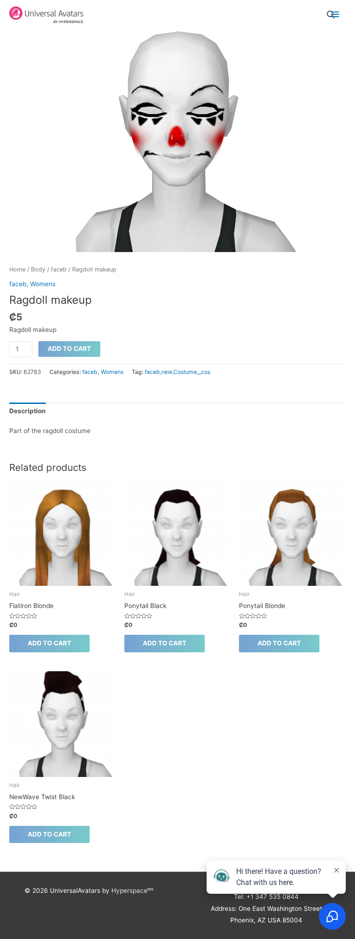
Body (38, 269)
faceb (59, 269)
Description (27, 411)
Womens (42, 284)
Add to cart (69, 348)
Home (17, 269)
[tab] (27, 411)
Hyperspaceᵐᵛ (132, 890)
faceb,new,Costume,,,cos (177, 371)
